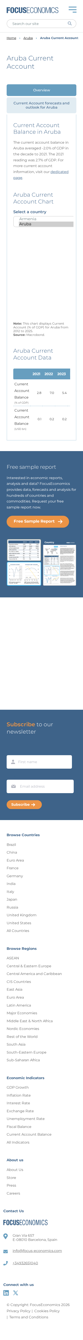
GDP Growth (18, 1087)
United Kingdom (22, 915)
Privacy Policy (19, 1311)
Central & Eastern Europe (29, 966)
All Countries (18, 931)
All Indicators (18, 1142)
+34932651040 (25, 1263)
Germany (15, 876)
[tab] (41, 90)
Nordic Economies (23, 1029)
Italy (10, 892)
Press (11, 1185)
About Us (15, 1170)
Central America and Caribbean (34, 974)
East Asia (14, 989)
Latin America (19, 1005)
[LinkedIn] (6, 1293)
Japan (12, 899)
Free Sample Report (34, 521)
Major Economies (22, 1013)
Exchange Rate (20, 1111)
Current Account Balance (29, 1134)
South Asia (16, 1044)
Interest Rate (18, 1103)
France (13, 868)
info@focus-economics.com (37, 1251)
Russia (12, 907)
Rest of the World (22, 1037)
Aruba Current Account (59, 38)
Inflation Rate (19, 1095)
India (11, 884)
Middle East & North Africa (30, 1021)
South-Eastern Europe (26, 1052)
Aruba (28, 38)
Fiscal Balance (19, 1127)
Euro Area (15, 860)
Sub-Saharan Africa (23, 1060)
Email (12, 775)
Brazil (11, 845)
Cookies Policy (47, 1311)
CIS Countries (19, 982)
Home (11, 38)
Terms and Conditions (28, 1317)
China (12, 852)
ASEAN (13, 958)
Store (11, 1178)
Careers (13, 1193)
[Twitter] (15, 1293)
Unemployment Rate (26, 1119)
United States (19, 923)
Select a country (29, 211)
